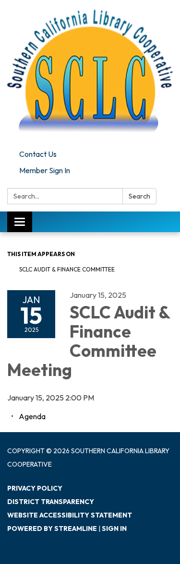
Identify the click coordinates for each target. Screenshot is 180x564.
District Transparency (50, 501)
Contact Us (38, 154)
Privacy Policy (34, 488)
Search (139, 196)
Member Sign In (44, 170)
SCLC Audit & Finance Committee (67, 269)
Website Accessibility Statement (69, 515)
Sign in (114, 528)
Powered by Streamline (52, 528)
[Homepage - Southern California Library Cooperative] (90, 73)
